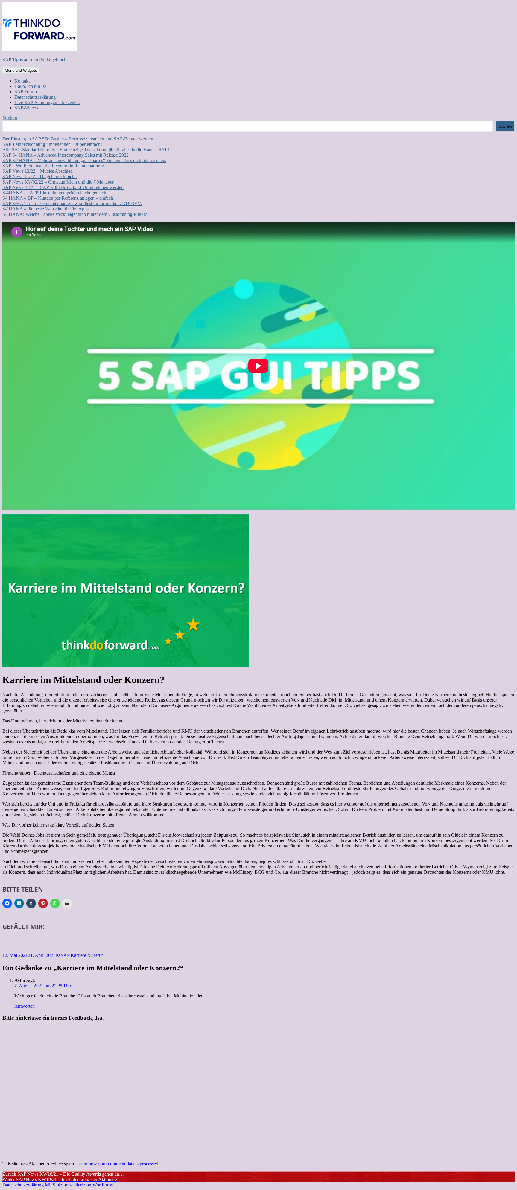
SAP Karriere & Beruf (82, 955)
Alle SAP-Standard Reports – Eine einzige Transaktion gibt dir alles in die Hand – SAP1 (86, 149)
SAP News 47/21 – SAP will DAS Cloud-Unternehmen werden (63, 187)
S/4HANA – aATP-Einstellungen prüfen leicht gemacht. (55, 192)
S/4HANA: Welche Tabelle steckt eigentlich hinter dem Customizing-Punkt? (74, 214)
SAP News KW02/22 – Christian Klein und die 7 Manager (58, 181)
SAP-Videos (26, 107)
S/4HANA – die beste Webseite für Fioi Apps (45, 208)
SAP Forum (25, 91)
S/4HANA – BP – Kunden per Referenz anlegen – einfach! (58, 198)
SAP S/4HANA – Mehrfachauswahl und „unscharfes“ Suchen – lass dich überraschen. (84, 160)
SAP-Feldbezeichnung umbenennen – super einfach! (52, 144)
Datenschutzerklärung (35, 97)
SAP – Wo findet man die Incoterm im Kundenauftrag (53, 165)
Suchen (9, 117)
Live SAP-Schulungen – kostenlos (47, 102)
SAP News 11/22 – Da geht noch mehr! (39, 176)
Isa (58, 955)
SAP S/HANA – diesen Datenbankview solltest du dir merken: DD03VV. (72, 203)
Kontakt (22, 80)
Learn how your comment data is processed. (117, 1163)
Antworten (24, 1006)
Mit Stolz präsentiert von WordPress (79, 1184)
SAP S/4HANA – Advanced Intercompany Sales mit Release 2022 (65, 155)
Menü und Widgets (21, 70)
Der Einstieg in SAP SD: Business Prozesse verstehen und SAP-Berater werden (77, 138)
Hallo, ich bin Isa (30, 86)
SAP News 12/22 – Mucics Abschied (37, 171)
